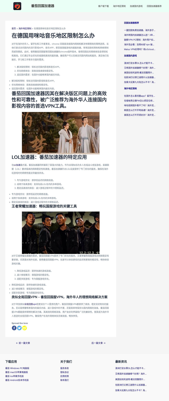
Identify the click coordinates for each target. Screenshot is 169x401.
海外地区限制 (119, 6)
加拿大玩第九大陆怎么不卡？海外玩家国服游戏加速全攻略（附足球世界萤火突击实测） (140, 82)
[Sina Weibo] (24, 328)
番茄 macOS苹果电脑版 (16, 372)
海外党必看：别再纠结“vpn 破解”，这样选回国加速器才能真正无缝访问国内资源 (140, 44)
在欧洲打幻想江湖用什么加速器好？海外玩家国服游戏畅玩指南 (140, 77)
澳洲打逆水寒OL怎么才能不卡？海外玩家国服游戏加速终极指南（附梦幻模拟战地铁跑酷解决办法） (140, 63)
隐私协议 (64, 372)
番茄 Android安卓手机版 (17, 380)
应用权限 (64, 376)
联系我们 (64, 380)
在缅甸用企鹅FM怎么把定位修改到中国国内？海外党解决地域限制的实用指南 (140, 100)
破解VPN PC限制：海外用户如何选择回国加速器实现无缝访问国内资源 (140, 39)
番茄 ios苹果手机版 (14, 376)
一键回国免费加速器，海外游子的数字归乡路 (140, 30)
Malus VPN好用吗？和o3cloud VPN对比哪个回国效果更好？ (140, 49)
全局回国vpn (30, 304)
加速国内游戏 (136, 6)
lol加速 (17, 165)
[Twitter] (19, 328)
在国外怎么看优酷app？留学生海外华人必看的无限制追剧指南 (140, 96)
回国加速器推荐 (154, 6)
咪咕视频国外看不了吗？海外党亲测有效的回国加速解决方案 (140, 105)
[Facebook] (14, 328)
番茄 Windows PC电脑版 (17, 368)
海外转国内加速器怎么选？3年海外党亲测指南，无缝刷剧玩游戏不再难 (140, 35)
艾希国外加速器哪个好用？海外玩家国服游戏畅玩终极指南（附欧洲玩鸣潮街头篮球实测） (140, 67)
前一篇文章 (23, 343)
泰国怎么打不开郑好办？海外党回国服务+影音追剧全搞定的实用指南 (140, 115)
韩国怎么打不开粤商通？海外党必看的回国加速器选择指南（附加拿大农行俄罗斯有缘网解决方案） (140, 110)
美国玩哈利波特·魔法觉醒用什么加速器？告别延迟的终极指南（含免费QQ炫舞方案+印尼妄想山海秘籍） (140, 72)
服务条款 (64, 368)
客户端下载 (103, 6)
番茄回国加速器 (42, 6)
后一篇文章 (98, 343)
